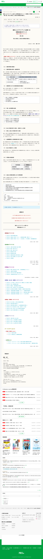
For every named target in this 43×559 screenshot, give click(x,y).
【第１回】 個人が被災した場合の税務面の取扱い (15, 302)
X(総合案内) (39, 515)
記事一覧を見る (21, 416)
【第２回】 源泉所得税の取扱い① (12, 303)
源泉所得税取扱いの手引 (6, 451)
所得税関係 (3, 523)
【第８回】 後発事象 (10, 258)
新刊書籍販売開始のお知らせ (26, 521)
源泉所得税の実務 (16, 450)
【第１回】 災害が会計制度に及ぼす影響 (13, 247)
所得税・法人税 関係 (5, 525)
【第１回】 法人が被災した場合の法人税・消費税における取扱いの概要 (19, 282)
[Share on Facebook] (1, 10)
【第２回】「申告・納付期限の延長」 (13, 115)
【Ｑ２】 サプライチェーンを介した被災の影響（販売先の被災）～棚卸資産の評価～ (23, 343)
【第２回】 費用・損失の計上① (12, 248)
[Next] (41, 447)
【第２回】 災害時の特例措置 (11, 271)
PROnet (3, 7)
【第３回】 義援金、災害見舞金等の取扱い (13, 285)
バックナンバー (6, 500)
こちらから (17, 21)
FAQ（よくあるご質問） (15, 517)
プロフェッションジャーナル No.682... (28, 517)
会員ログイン (35, 1)
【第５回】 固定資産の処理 (11, 253)
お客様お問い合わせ (5, 519)
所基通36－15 (13, 143)
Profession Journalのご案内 (16, 515)
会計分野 (13, 527)
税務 (18, 7)
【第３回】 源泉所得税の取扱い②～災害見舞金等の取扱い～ (17, 305)
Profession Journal (8, 7)
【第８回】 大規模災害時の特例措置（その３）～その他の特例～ (17, 293)
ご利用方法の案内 (5, 513)
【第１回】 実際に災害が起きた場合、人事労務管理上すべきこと (17, 269)
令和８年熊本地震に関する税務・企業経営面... (28, 516)
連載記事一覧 (6, 501)
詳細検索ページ (6, 498)
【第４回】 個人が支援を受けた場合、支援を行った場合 (16, 306)
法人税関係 (13, 523)
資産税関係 (13, 525)
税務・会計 (14, 7)
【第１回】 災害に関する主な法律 (12, 318)
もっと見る (21, 402)
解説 (21, 7)
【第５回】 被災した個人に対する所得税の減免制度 (15, 308)
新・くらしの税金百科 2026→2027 (26, 451)
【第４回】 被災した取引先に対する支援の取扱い (15, 287)
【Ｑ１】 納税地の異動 (12, 332)
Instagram (39, 518)
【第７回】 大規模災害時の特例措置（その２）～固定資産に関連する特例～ (19, 292)
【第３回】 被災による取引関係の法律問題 (13, 321)
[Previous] (2, 447)
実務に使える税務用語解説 (7, 521)
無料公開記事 (6, 503)
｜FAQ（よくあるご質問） (6, 549)
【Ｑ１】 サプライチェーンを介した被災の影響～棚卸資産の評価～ (20, 341)
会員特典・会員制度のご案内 (6, 515)
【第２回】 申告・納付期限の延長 (12, 284)
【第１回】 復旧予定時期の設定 (12, 235)
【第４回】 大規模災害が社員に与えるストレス (14, 274)
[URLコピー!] (1, 15)
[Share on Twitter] (1, 12)
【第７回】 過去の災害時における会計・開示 (14, 256)
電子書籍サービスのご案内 (6, 517)
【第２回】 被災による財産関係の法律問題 (13, 319)
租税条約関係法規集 (36, 450)
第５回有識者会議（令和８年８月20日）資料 (10, 468)
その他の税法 (4, 529)
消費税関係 (3, 527)
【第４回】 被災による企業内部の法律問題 (13, 323)
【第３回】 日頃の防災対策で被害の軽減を (13, 272)
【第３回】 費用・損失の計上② (12, 250)
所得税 (25, 7)
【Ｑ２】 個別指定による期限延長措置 (15, 334)
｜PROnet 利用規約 (9, 547)
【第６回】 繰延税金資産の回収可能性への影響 (14, 255)
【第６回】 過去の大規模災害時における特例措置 (15, 310)
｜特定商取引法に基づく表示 (27, 547)
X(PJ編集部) (39, 516)
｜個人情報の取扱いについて (17, 547)
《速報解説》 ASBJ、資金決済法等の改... (28, 519)
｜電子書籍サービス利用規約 (36, 547)
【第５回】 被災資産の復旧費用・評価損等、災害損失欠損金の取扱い (18, 289)
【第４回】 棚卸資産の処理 (11, 251)
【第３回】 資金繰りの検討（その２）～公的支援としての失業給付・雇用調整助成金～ (21, 238)
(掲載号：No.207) (13, 11)
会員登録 (30, 1)
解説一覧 (25, 19)
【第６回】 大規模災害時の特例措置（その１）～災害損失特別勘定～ (18, 290)
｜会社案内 (3, 547)
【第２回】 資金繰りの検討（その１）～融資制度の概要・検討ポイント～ (19, 237)
